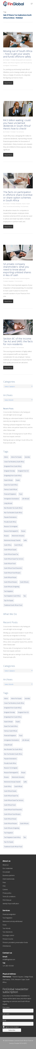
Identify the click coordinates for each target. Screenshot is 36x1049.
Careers (5, 889)
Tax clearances (8, 932)
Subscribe (11, 1030)
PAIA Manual (7, 900)
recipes (6, 536)
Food (20, 494)
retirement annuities (18, 536)
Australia (27, 457)
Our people (6, 872)
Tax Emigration (7, 918)
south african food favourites (13, 568)
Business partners (9, 875)
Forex (4, 925)
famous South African (10, 489)
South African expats (10, 549)
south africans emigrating (11, 586)
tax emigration (8, 591)
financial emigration (10, 494)
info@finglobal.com (9, 959)
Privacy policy (7, 893)
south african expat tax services (13, 559)
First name (6, 1007)
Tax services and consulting (13, 206)
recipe (23, 531)
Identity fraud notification (11, 904)
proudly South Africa (10, 522)
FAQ (4, 886)
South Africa (7, 545)
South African (18, 545)
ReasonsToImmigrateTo (11, 531)
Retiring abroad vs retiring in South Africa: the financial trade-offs (18, 441)
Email (4, 1020)
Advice (6, 457)
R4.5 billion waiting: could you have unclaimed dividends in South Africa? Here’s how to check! (17, 124)
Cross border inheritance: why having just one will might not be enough (16, 413)
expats (18, 480)
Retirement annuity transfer (12, 540)
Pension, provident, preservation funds (15, 942)
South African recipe (10, 577)
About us (5, 865)
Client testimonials (8, 879)
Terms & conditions (9, 897)
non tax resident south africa (13, 512)
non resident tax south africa (13, 508)
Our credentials (8, 868)
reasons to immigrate (10, 526)
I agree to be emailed (11, 1027)
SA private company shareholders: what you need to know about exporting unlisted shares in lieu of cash (17, 269)
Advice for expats (16, 457)
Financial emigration (24, 278)
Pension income (8, 939)
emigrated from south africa (12, 466)
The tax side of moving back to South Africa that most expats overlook (17, 435)
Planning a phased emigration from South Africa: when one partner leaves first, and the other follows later (17, 427)
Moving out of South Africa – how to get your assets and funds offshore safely (17, 53)
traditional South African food (13, 605)
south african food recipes (12, 573)
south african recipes (10, 582)
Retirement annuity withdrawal (12, 921)
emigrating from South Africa (12, 475)
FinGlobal (7, 60)
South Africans (24, 582)
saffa (25, 540)
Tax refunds (6, 928)
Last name (6, 1014)
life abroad (25, 499)
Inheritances (7, 946)
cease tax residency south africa (14, 462)
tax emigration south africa (12, 596)
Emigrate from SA (23, 471)
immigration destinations (11, 499)
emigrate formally (9, 471)
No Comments (13, 65)
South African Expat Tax (11, 554)
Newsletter (18, 204)
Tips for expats (8, 600)
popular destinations (10, 517)
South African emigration (14, 63)
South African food (10, 563)
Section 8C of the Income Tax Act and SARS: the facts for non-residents (18, 341)
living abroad (8, 503)
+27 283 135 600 (8, 966)
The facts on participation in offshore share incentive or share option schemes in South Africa (17, 196)
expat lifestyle (8, 480)
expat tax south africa (10, 485)
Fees (4, 882)
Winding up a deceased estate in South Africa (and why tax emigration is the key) (18, 419)
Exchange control (15, 278)
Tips (25, 596)
